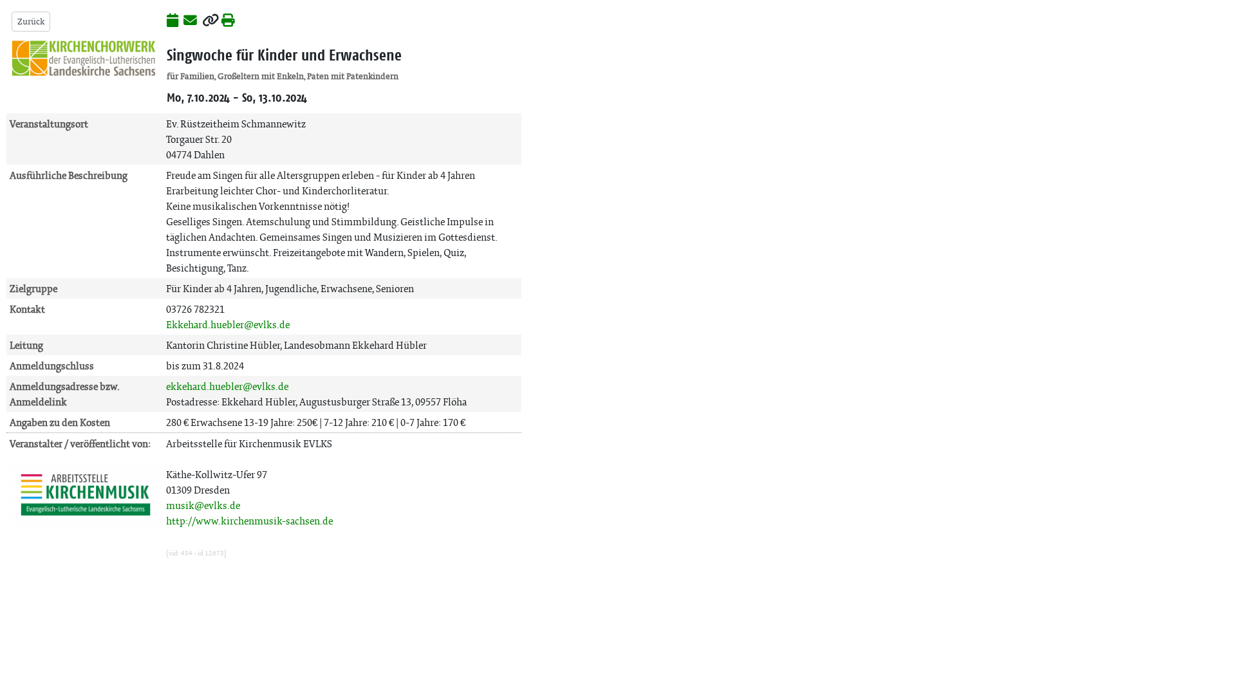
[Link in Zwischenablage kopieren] (210, 21)
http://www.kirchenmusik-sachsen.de (249, 521)
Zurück (30, 21)
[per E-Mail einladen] (190, 21)
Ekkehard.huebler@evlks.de (228, 324)
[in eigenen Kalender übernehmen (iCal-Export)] (172, 21)
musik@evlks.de (203, 505)
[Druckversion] (228, 21)
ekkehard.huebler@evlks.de (227, 386)
